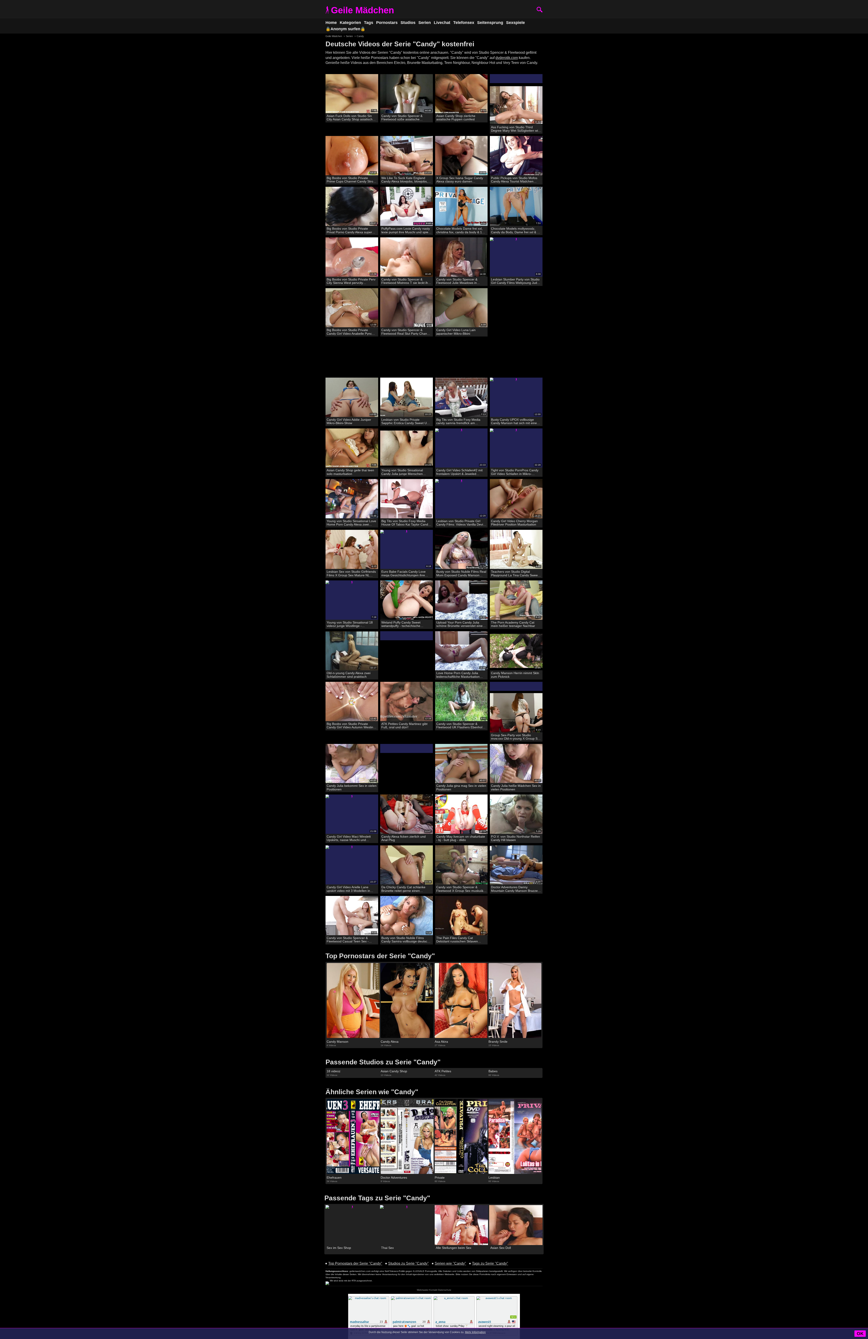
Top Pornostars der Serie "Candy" (355, 1263)
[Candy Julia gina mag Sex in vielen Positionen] (461, 763)
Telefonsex (463, 22)
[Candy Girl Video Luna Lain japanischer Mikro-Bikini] (461, 308)
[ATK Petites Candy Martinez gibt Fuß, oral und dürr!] (406, 701)
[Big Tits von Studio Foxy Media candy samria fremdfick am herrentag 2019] (461, 397)
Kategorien (350, 22)
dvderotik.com (506, 58)
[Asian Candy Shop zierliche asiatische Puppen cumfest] (461, 94)
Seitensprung (490, 22)
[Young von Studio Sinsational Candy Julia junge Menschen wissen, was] (406, 448)
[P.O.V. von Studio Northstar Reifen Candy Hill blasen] (516, 814)
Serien (424, 22)
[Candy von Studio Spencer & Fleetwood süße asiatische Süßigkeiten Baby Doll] (406, 94)
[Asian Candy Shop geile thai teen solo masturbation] (352, 448)
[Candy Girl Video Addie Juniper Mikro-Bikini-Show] (352, 397)
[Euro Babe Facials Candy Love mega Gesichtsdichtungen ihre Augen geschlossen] (406, 549)
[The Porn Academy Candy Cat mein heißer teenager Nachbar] (516, 600)
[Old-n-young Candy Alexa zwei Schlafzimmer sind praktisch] (352, 651)
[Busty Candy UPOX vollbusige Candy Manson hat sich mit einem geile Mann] (516, 397)
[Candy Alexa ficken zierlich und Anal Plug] (406, 814)
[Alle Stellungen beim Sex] (461, 1225)
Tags (368, 22)
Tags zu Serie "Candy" (490, 1263)
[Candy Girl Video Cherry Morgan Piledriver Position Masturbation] (516, 499)
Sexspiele (515, 22)
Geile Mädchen (362, 10)
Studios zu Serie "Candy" (408, 1263)
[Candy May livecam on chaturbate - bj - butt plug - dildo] (461, 814)
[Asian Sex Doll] (515, 1225)
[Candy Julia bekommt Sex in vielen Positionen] (352, 763)
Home (331, 22)
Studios (408, 22)
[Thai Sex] (406, 1225)
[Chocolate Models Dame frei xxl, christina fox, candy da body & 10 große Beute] (461, 206)
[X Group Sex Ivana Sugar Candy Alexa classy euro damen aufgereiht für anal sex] (461, 155)
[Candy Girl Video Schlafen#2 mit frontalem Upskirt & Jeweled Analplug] (461, 448)
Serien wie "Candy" (450, 1263)
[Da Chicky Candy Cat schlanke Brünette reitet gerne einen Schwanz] (406, 865)
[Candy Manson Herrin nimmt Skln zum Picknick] (516, 651)
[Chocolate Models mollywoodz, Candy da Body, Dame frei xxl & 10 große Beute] (516, 206)
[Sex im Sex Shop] (352, 1225)
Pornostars (387, 22)
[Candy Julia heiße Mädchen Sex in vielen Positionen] (516, 763)
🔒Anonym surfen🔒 (345, 29)
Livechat (442, 22)
